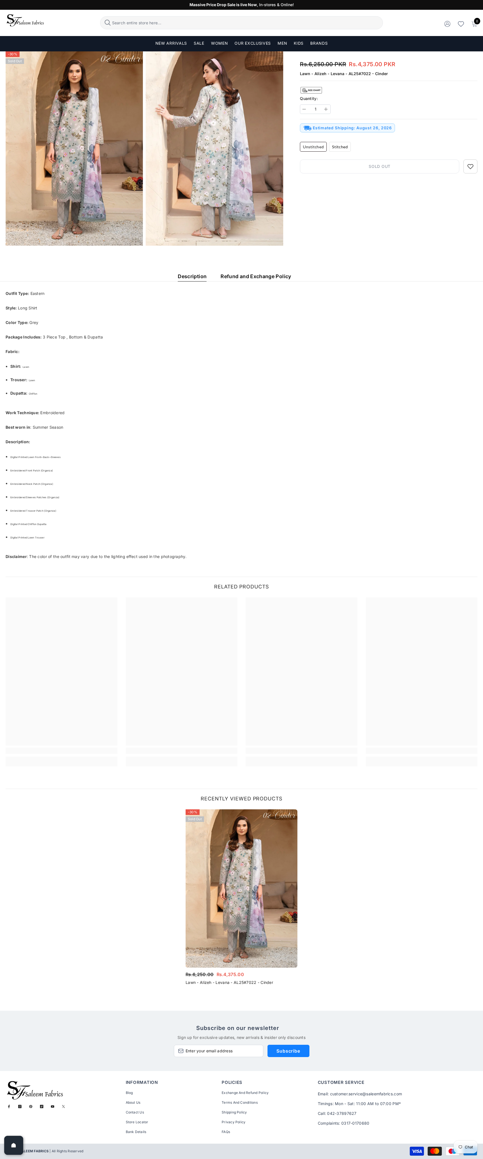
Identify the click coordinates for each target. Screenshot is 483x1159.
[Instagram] (19, 1106)
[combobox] (247, 22)
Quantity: (309, 98)
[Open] (13, 1145)
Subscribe (288, 1051)
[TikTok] (41, 1106)
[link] (61, 751)
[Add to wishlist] (470, 166)
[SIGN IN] (447, 23)
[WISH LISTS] (461, 23)
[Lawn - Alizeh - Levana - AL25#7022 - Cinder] (241, 888)
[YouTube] (52, 1106)
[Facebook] (9, 1106)
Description (192, 276)
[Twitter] (63, 1106)
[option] (241, 898)
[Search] (241, 22)
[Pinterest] (30, 1106)
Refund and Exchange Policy (256, 276)
